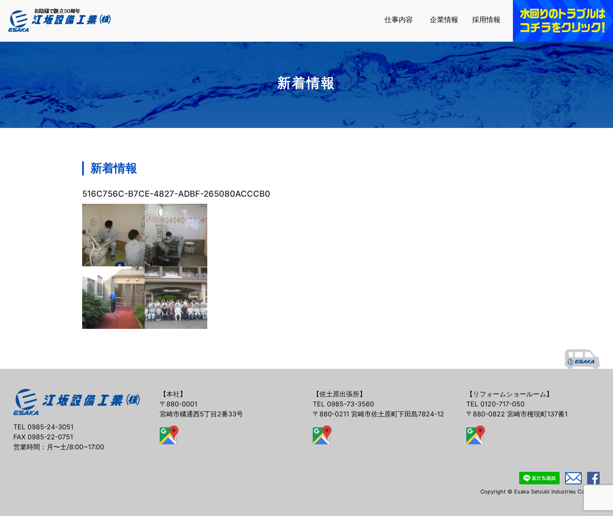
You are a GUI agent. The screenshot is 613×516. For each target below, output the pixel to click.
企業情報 (444, 20)
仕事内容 (398, 20)
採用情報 (486, 20)
